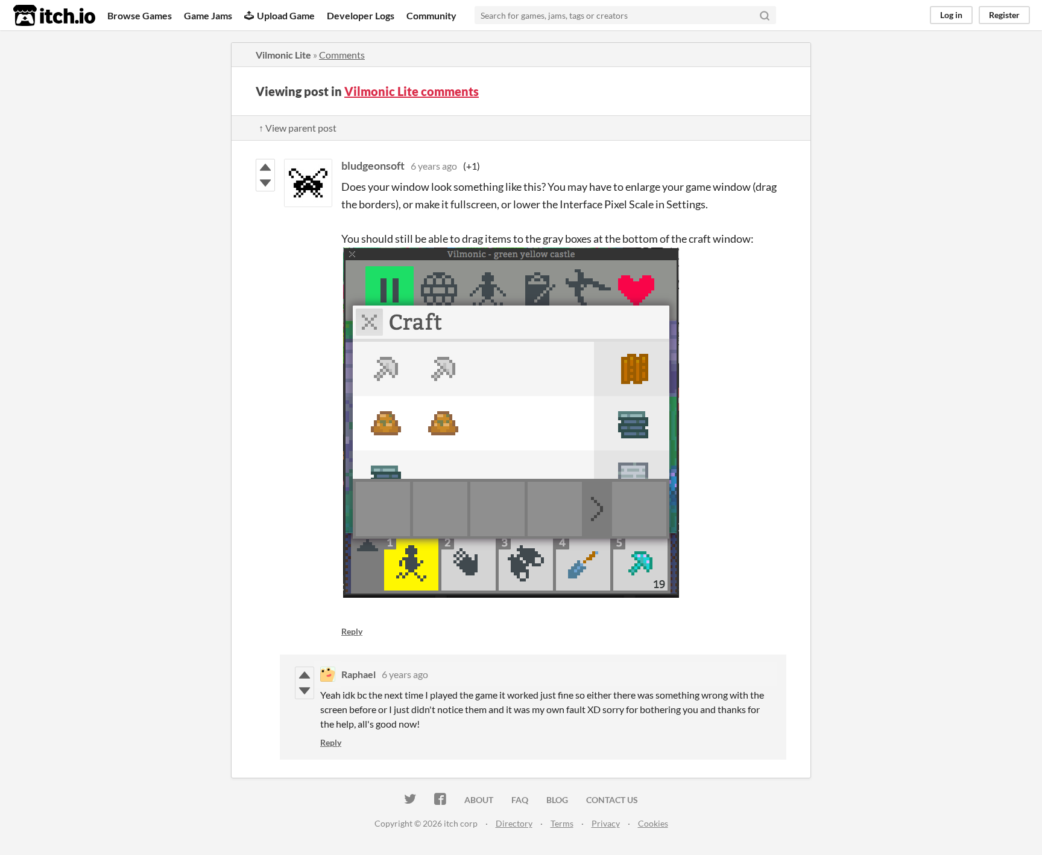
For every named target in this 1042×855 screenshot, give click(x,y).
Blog (557, 800)
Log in (951, 15)
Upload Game (286, 15)
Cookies (653, 823)
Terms (562, 823)
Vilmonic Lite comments (411, 91)
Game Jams (208, 15)
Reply (351, 631)
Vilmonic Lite (283, 54)
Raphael (358, 674)
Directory (514, 823)
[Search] (764, 15)
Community (431, 15)
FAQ (519, 800)
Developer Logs (360, 15)
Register (1004, 15)
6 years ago (434, 165)
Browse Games (139, 15)
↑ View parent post (297, 127)
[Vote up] (265, 167)
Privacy (606, 823)
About (478, 800)
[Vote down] (265, 183)
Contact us (612, 800)
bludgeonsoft (373, 165)
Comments (342, 54)
